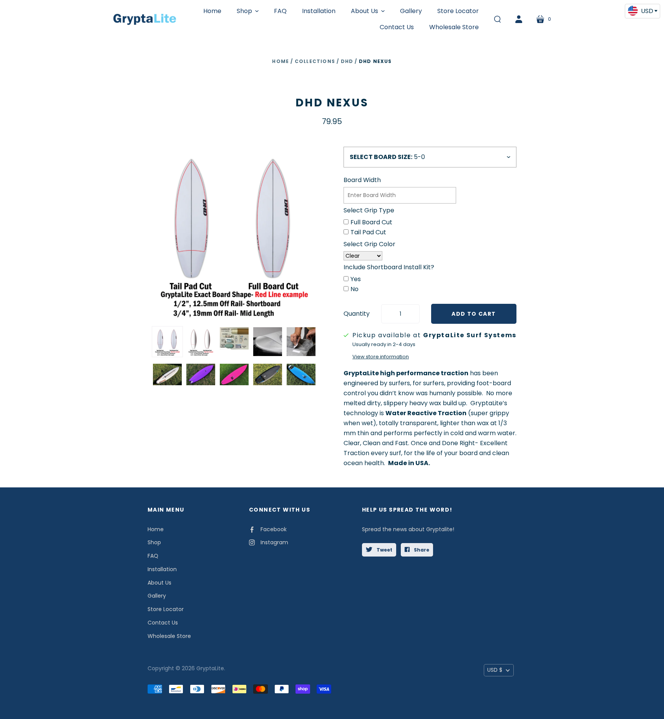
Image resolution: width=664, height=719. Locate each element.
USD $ (494, 670)
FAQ (153, 556)
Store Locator (166, 609)
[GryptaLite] (144, 19)
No (354, 289)
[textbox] (642, 11)
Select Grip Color (369, 244)
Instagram (274, 542)
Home (280, 61)
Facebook (274, 529)
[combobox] (642, 11)
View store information (380, 356)
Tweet (383, 550)
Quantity (357, 313)
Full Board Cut (371, 222)
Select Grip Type (369, 210)
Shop (154, 542)
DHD (347, 61)
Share (421, 550)
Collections (315, 61)
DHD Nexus (331, 102)
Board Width (362, 180)
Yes (355, 279)
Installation (162, 569)
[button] (247, 11)
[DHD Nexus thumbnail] (167, 341)
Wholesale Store (169, 636)
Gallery (157, 596)
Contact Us (163, 622)
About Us (159, 582)
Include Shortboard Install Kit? (389, 267)
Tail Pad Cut (368, 232)
